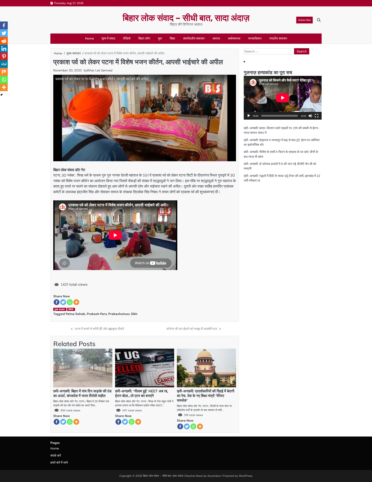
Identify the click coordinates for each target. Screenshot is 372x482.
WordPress (245, 476)
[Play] (249, 116)
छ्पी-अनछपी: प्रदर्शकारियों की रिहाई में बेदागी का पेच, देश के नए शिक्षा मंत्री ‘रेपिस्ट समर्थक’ (205, 396)
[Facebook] (56, 302)
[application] (283, 98)
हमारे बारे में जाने (59, 463)
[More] (76, 302)
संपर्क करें (55, 456)
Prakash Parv (97, 314)
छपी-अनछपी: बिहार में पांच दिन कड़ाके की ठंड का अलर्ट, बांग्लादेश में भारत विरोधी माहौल (82, 393)
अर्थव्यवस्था (234, 38)
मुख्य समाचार (59, 309)
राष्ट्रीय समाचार (278, 38)
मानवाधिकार (255, 38)
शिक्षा (172, 38)
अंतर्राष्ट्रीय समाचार (194, 38)
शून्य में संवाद (108, 38)
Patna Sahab (75, 314)
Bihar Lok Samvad (99, 70)
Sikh (134, 314)
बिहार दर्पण (144, 38)
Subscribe (304, 20)
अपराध (216, 38)
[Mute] (310, 116)
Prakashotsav (118, 314)
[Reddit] (4, 41)
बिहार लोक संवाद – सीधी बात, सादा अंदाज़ (186, 18)
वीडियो (127, 38)
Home (89, 38)
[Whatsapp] (70, 302)
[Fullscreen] (317, 116)
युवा (160, 38)
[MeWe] (4, 64)
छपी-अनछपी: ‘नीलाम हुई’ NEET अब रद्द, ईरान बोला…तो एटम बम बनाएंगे (141, 393)
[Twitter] (63, 302)
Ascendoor (214, 476)
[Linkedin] (4, 48)
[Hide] (1, 94)
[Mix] (4, 72)
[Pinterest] (4, 56)
